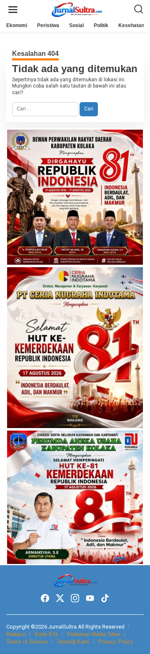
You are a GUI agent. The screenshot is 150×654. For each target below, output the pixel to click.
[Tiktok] (105, 598)
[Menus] (13, 10)
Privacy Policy (115, 642)
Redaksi (16, 634)
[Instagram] (75, 598)
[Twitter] (60, 598)
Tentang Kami (73, 642)
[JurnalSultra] (76, 9)
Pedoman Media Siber (93, 634)
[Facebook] (45, 598)
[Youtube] (90, 598)
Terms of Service (27, 642)
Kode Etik (46, 634)
